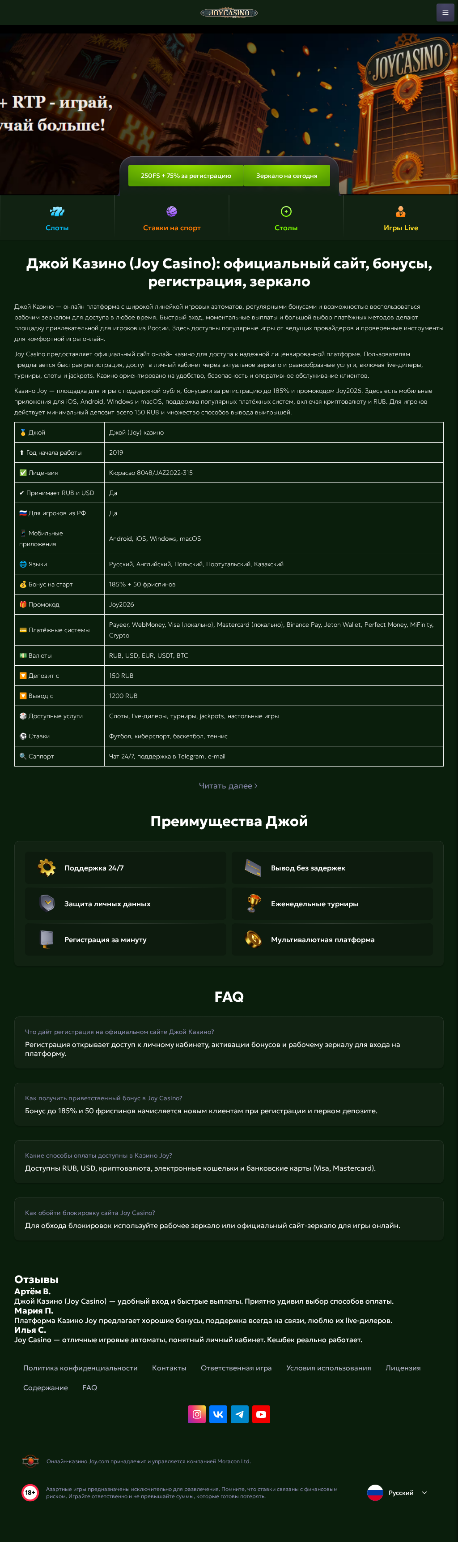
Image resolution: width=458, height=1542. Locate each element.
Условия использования (328, 1367)
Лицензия (403, 1367)
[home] (229, 12)
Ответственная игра (236, 1367)
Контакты (169, 1367)
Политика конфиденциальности (80, 1367)
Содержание (45, 1387)
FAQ (89, 1387)
